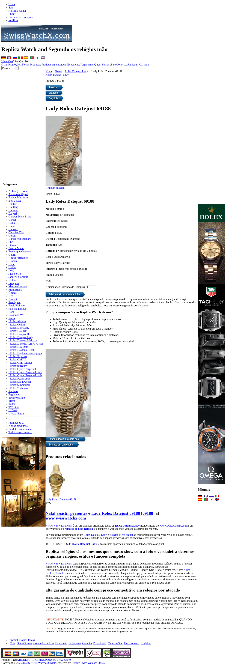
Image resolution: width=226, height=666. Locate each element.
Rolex (58, 71)
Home (11, 4)
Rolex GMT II (17, 359)
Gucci (11, 264)
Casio (11, 222)
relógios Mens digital (121, 534)
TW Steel (13, 407)
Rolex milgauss (17, 365)
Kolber (12, 280)
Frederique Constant (19, 251)
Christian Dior (16, 232)
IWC (11, 270)
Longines (13, 283)
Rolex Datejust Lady (76, 71)
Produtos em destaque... (21, 429)
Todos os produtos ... (20, 432)
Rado (11, 311)
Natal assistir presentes (66, 513)
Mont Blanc (15, 289)
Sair (10, 7)
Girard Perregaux (18, 257)
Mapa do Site (115, 643)
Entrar (11, 13)
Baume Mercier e (18, 197)
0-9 (69, 659)
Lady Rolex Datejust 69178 (61, 499)
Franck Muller (16, 248)
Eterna (12, 245)
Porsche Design (17, 308)
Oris (10, 295)
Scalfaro (13, 391)
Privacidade (99, 643)
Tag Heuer (14, 394)
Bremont (13, 210)
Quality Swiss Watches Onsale (39, 662)
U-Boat (12, 410)
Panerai (12, 299)
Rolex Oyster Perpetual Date (25, 372)
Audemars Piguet (18, 194)
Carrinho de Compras (20, 17)
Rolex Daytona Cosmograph (25, 353)
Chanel (12, 226)
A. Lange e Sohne (18, 191)
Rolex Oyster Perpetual (22, 369)
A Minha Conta (17, 10)
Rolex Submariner (19, 384)
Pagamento (87, 64)
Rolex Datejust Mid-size (22, 340)
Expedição (73, 64)
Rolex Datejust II (18, 334)
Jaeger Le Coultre (18, 276)
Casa (4, 64)
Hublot (12, 267)
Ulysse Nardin (16, 413)
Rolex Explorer (17, 356)
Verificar (13, 20)
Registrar (133, 64)
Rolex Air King (17, 321)
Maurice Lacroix (17, 286)
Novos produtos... (18, 425)
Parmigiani (14, 302)
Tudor (11, 403)
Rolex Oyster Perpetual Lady (25, 375)
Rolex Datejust (17, 330)
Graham (12, 260)
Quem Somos (101, 64)
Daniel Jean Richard (19, 238)
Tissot (11, 400)
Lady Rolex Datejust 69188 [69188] (122, 513)
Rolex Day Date (18, 346)
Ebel (11, 241)
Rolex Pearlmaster (19, 378)
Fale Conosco (118, 64)
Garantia (144, 64)
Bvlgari (12, 213)
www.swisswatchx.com (66, 518)
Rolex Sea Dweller (19, 381)
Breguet (12, 203)
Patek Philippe (16, 305)
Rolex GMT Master (20, 362)
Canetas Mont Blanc (19, 216)
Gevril (12, 254)
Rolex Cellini (16, 324)
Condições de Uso (43, 643)
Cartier (12, 219)
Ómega (12, 292)
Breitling (13, 206)
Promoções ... (16, 422)
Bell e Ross (14, 200)
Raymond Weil (16, 314)
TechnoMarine (16, 397)
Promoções (14, 64)
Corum (12, 235)
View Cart (7, 61)
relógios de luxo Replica (79, 528)
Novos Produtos (31, 64)
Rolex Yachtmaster (19, 388)
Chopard (13, 229)
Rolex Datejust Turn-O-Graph (25, 343)
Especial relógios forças (21, 639)
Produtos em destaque (53, 64)
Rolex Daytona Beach (21, 349)
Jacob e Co (14, 273)
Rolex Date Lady (18, 327)
